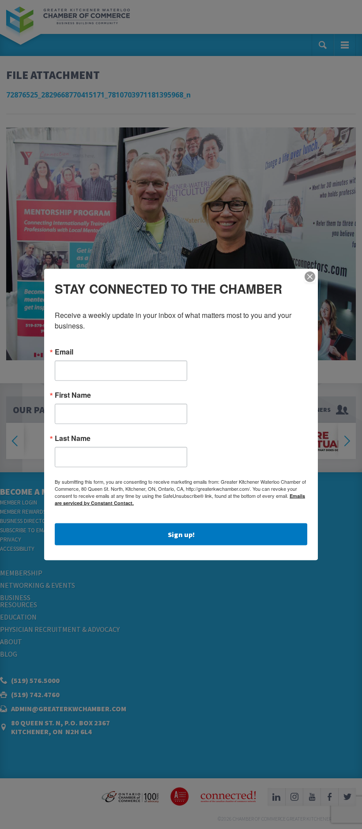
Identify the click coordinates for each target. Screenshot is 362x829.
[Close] (310, 277)
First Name (73, 395)
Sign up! (181, 534)
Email (64, 351)
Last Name (72, 438)
